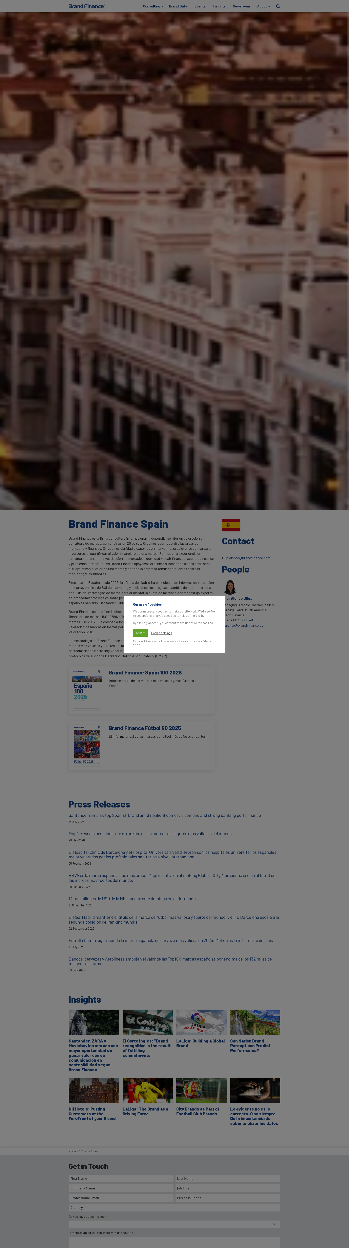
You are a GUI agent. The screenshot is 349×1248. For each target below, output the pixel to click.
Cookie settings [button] (161, 632)
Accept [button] (140, 632)
